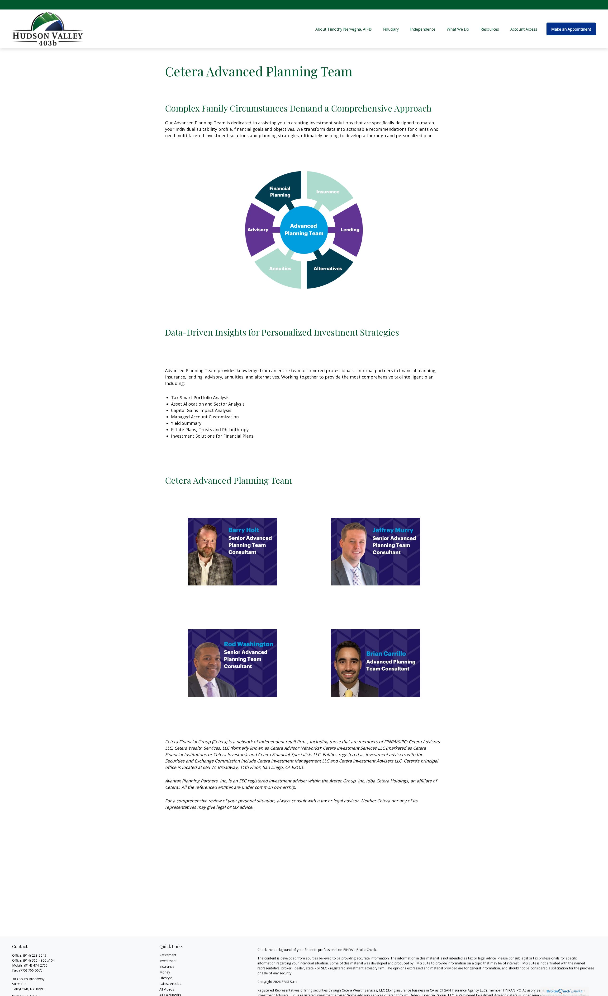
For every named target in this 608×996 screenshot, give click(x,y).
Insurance (166, 966)
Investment (168, 961)
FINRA (508, 990)
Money (164, 972)
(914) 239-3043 (34, 955)
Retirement (167, 955)
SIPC (517, 990)
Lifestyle (165, 978)
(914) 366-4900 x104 (39, 960)
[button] (343, 29)
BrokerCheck (366, 949)
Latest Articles (170, 983)
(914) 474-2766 (36, 965)
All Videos (166, 989)
